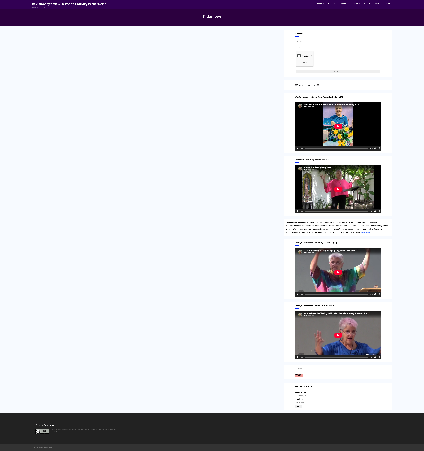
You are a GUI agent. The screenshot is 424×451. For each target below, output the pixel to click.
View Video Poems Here (307, 85)
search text (299, 399)
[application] (338, 126)
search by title (300, 392)
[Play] (298, 148)
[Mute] (375, 148)
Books (319, 3)
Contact (387, 3)
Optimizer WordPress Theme (42, 447)
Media (343, 3)
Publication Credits (371, 3)
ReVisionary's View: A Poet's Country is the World (69, 4)
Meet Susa (332, 3)
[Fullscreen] (378, 148)
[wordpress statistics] (299, 376)
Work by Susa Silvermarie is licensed (64, 429)
